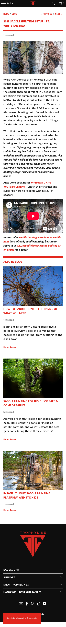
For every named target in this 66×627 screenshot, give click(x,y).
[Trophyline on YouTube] (44, 604)
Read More (10, 347)
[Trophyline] (33, 3)
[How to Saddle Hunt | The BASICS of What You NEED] (33, 286)
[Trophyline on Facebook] (26, 604)
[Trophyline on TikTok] (38, 604)
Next (58, 14)
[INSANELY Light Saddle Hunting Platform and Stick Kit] (33, 470)
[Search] (53, 3)
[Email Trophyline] (21, 604)
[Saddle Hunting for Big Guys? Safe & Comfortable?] (33, 378)
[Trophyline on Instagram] (32, 604)
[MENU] (2, 3)
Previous (47, 14)
